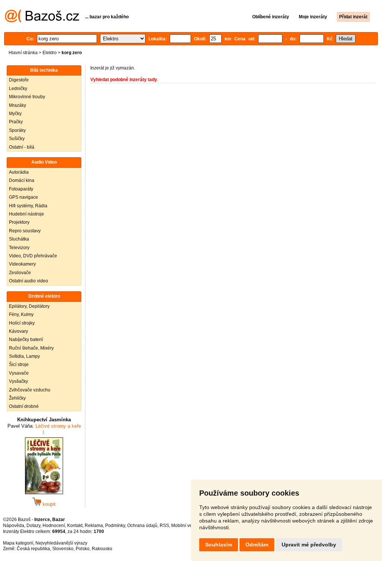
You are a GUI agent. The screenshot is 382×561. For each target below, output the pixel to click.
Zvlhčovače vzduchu (29, 390)
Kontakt (74, 525)
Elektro (50, 52)
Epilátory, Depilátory (29, 306)
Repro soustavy (25, 230)
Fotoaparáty (21, 189)
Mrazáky (17, 105)
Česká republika (33, 548)
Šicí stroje (19, 364)
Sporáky (17, 130)
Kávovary (18, 331)
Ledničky (18, 88)
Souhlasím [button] (218, 545)
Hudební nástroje (26, 214)
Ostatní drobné (24, 406)
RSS (164, 525)
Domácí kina (21, 180)
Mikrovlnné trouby (27, 96)
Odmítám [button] (256, 545)
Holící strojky (22, 323)
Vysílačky (18, 381)
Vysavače (19, 373)
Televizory (19, 247)
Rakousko (102, 548)
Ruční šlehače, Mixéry (31, 348)
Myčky (15, 113)
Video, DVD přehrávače (33, 255)
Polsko (83, 548)
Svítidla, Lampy (24, 356)
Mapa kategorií (18, 543)
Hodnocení (54, 525)
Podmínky (115, 525)
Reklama (94, 525)
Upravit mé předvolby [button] (309, 545)
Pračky (16, 121)
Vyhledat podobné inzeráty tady (123, 79)
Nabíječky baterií (26, 339)
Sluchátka (19, 239)
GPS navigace (23, 197)
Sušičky (17, 138)
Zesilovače (20, 272)
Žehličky (17, 398)
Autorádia (19, 172)
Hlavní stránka (23, 52)
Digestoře (19, 80)
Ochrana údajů (142, 525)
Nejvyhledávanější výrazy (61, 543)
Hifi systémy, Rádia (28, 205)
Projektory (19, 222)
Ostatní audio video (28, 280)
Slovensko (62, 548)
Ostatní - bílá (21, 147)
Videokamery (22, 264)
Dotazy (33, 525)
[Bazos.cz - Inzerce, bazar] (42, 21)
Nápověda (13, 525)
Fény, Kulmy (21, 314)
